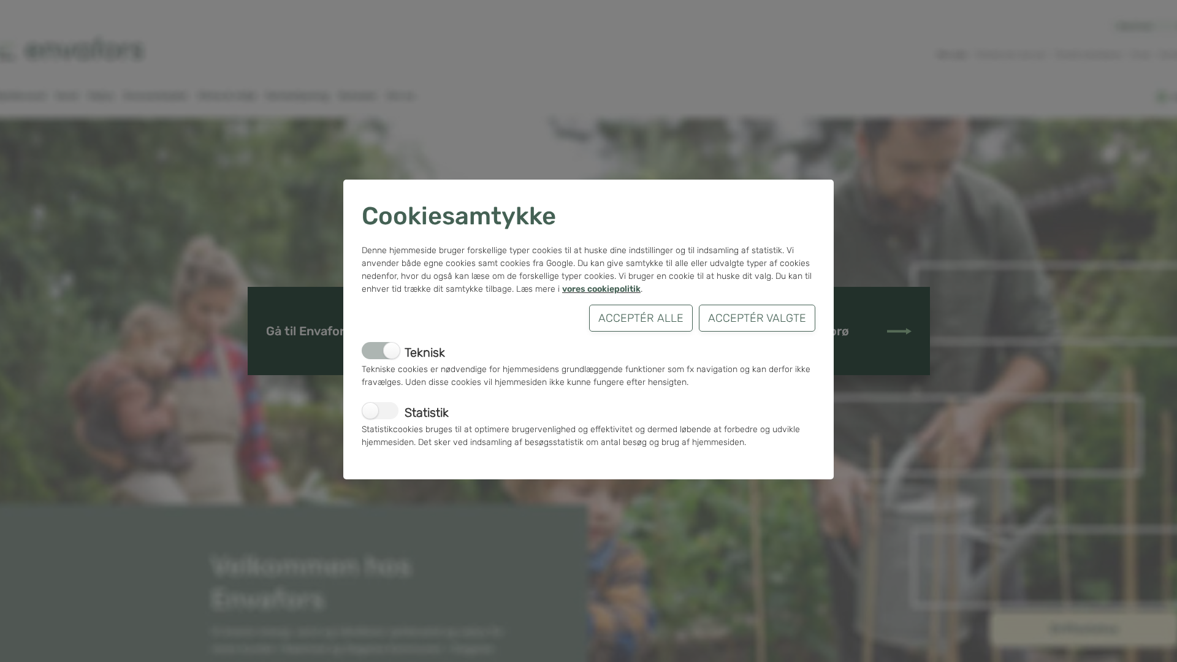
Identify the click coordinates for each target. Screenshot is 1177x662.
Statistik (427, 412)
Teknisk (425, 352)
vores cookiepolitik (601, 289)
